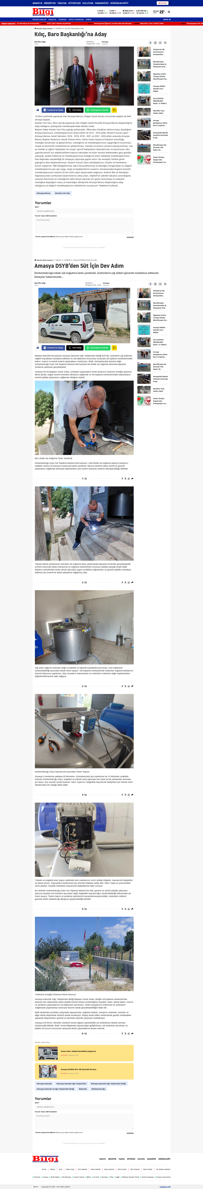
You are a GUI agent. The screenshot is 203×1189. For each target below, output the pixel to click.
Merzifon (36, 1177)
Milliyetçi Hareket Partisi (130, 1177)
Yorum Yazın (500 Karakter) (46, 216)
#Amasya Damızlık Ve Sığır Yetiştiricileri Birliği (55, 1089)
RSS (36, 1187)
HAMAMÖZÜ (102, 3)
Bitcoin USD (142, 11)
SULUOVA (87, 3)
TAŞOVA (61, 3)
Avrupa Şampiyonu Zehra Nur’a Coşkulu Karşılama (160, 123)
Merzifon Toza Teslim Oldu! (158, 112)
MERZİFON (50, 3)
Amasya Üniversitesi (162, 1177)
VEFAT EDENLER (76, 19)
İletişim (52, 1169)
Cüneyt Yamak (78, 1177)
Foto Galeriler (82, 1169)
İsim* (37, 207)
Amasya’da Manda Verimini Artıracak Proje (160, 135)
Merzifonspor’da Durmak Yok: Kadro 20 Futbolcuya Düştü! (160, 147)
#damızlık (83, 1089)
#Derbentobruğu (98, 1089)
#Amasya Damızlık (44, 1084)
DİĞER (88, 19)
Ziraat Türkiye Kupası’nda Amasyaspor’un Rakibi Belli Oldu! (160, 159)
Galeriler (58, 260)
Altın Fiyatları (135, 1169)
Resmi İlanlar (147, 1169)
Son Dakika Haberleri (163, 1169)
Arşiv (60, 1169)
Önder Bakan (54, 1177)
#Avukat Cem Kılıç (62, 193)
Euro (112, 11)
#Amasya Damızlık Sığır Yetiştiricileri (71, 1084)
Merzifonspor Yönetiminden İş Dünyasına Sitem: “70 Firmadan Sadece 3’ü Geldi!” (160, 64)
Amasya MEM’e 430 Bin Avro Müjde (159, 88)
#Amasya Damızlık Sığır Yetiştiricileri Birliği (108, 1084)
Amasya (105, 42)
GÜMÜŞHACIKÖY (119, 3)
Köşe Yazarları (109, 1169)
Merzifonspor (66, 1177)
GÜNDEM (62, 19)
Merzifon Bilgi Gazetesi (44, 29)
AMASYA (37, 3)
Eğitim (88, 1177)
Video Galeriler (96, 1169)
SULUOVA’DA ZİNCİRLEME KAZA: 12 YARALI (160, 100)
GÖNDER (130, 237)
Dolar (101, 11)
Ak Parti (95, 1177)
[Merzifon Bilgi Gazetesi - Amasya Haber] (45, 1159)
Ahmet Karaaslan (147, 1177)
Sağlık (117, 1177)
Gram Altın (129, 11)
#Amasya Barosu (43, 193)
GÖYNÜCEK (74, 3)
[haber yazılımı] (165, 1186)
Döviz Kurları (122, 1169)
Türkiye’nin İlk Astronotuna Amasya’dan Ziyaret (159, 52)
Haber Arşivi (70, 1169)
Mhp (111, 1177)
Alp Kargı (104, 1177)
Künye (44, 1169)
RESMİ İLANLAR (39, 19)
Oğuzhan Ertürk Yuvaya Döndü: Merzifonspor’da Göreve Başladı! (159, 76)
